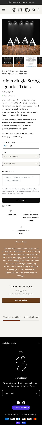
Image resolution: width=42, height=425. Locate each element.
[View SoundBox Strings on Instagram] (18, 402)
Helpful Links (9, 343)
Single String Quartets (18, 71)
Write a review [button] (21, 300)
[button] (33, 9)
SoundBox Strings (17, 414)
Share (8, 206)
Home (4, 71)
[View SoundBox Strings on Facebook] (23, 402)
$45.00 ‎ (9, 146)
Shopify (34, 414)
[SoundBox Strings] (21, 9)
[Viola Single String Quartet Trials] (7, 62)
